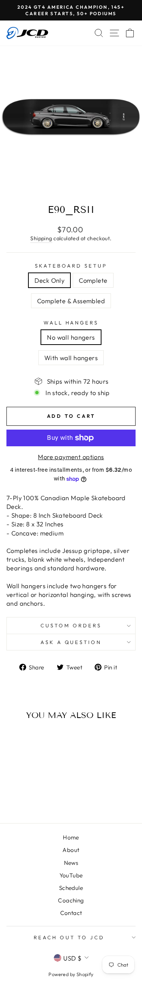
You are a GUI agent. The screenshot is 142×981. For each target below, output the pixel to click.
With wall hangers (71, 358)
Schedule (71, 887)
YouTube (71, 875)
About (70, 849)
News (71, 862)
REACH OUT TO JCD (69, 937)
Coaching (71, 900)
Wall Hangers (71, 323)
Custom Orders (71, 625)
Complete (93, 280)
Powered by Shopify (70, 974)
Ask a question (71, 642)
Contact (71, 912)
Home (71, 837)
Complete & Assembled (71, 301)
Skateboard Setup (71, 266)
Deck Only (49, 280)
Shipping (41, 238)
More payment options (71, 457)
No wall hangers (71, 337)
